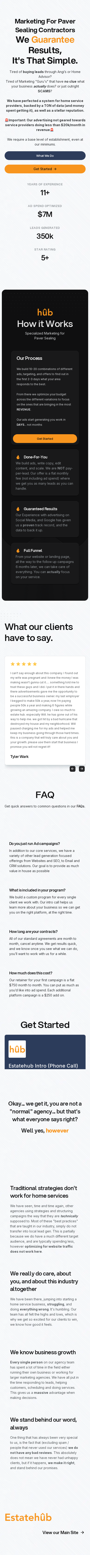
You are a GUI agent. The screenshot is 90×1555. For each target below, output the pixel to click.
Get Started (45, 438)
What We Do (45, 155)
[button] (72, 768)
